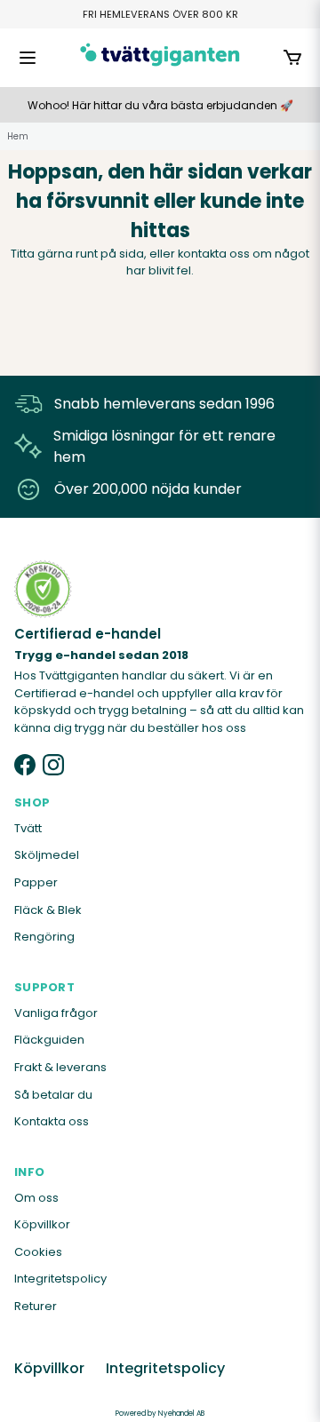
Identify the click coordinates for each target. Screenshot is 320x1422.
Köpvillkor (42, 1224)
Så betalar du (53, 1094)
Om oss (36, 1197)
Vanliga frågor (56, 1013)
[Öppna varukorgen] (292, 57)
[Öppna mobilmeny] (27, 57)
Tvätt (28, 828)
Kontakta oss (51, 1121)
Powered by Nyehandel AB (160, 1413)
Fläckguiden (49, 1039)
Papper (36, 882)
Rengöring (44, 936)
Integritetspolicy (60, 1278)
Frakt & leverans (60, 1067)
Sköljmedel (46, 854)
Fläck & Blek (48, 910)
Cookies (38, 1251)
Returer (35, 1306)
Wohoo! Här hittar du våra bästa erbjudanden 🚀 (160, 105)
